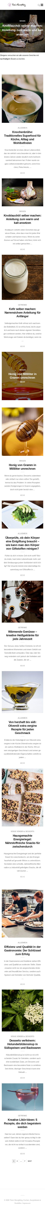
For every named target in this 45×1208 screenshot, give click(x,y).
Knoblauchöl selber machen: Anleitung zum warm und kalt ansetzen (22, 219)
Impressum (26, 1203)
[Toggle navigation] (41, 5)
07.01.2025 (36, 620)
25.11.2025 (36, 297)
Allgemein (22, 128)
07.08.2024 (36, 1029)
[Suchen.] (39, 4)
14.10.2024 (36, 710)
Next (30, 1161)
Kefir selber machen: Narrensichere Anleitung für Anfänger (22, 29)
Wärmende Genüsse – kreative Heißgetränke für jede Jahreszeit (22, 635)
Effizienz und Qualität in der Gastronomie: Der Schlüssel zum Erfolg (22, 950)
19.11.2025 (36, 397)
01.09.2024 (36, 935)
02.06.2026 (36, 120)
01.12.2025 (36, 203)
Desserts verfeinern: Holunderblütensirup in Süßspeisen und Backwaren (22, 1044)
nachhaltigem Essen (8, 59)
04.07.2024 (36, 1108)
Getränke (22, 20)
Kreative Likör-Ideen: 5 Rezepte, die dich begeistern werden (22, 1123)
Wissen (22, 211)
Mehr (22, 40)
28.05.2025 (36, 526)
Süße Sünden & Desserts (22, 831)
